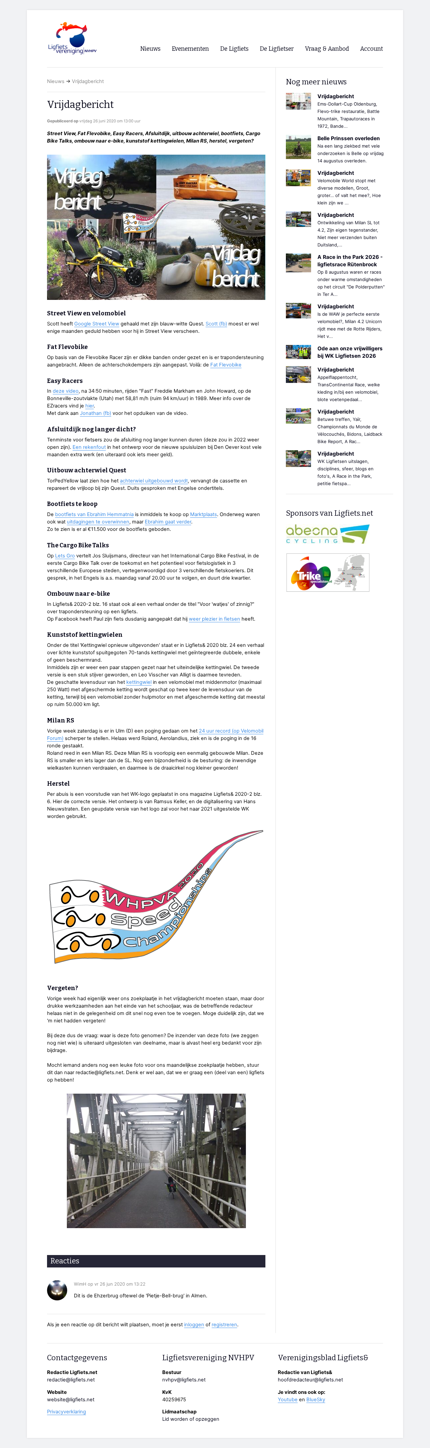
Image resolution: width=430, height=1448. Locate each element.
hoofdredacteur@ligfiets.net (310, 1380)
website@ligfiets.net (70, 1400)
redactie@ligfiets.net (71, 1380)
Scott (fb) (216, 324)
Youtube (288, 1400)
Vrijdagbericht (88, 81)
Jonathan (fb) (95, 413)
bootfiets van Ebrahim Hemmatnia (94, 514)
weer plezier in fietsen (214, 619)
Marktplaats (203, 514)
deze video (66, 391)
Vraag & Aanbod (327, 48)
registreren (224, 1325)
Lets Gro (65, 556)
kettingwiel (139, 682)
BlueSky (315, 1400)
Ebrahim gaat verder (168, 522)
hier (89, 406)
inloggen (194, 1325)
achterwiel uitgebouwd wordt (154, 481)
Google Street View (96, 324)
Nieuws (55, 81)
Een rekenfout (89, 447)
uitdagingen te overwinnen (98, 522)
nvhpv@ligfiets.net (184, 1380)
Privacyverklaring (66, 1412)
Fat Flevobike (226, 365)
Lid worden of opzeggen (190, 1419)
